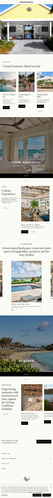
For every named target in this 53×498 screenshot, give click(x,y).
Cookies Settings (4, 495)
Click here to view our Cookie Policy (35, 492)
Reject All (47, 495)
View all (5, 208)
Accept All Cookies (37, 495)
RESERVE (25, 231)
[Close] (50, 487)
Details (7, 107)
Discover (5, 414)
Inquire (41, 106)
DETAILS (25, 423)
